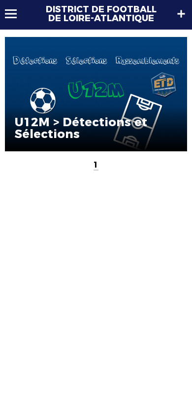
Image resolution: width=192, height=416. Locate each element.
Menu (15, 14)
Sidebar (181, 14)
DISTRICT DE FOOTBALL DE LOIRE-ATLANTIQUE (101, 14)
